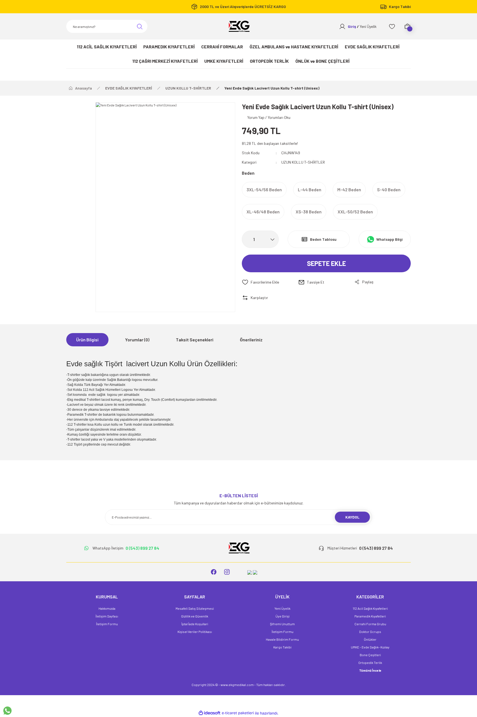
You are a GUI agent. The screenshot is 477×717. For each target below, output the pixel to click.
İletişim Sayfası (107, 616)
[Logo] (238, 26)
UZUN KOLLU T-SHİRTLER (303, 162)
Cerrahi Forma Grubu (370, 624)
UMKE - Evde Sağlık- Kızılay (370, 647)
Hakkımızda (107, 608)
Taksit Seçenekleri (194, 339)
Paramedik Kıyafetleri (370, 616)
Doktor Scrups (370, 632)
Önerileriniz (251, 339)
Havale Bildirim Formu (282, 639)
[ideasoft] (209, 713)
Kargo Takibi (282, 647)
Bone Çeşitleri (370, 655)
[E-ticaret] (238, 713)
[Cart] (407, 26)
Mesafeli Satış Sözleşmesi (195, 608)
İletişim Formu (107, 624)
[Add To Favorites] (270, 282)
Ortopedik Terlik (370, 662)
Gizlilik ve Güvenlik (194, 616)
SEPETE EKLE (326, 263)
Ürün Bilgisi (87, 339)
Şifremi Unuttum (282, 624)
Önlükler (370, 639)
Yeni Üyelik (282, 608)
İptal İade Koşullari (194, 624)
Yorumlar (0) (137, 339)
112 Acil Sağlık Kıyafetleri (370, 608)
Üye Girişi (282, 616)
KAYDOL (352, 517)
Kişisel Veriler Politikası (194, 632)
